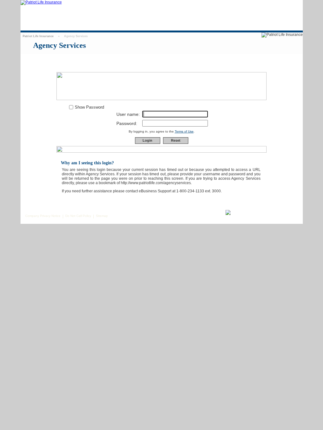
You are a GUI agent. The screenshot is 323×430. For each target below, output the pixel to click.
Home (244, 6)
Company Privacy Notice (43, 216)
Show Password (89, 107)
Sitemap (102, 216)
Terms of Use (184, 131)
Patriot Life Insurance (38, 36)
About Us (283, 6)
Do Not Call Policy (78, 216)
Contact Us (263, 6)
